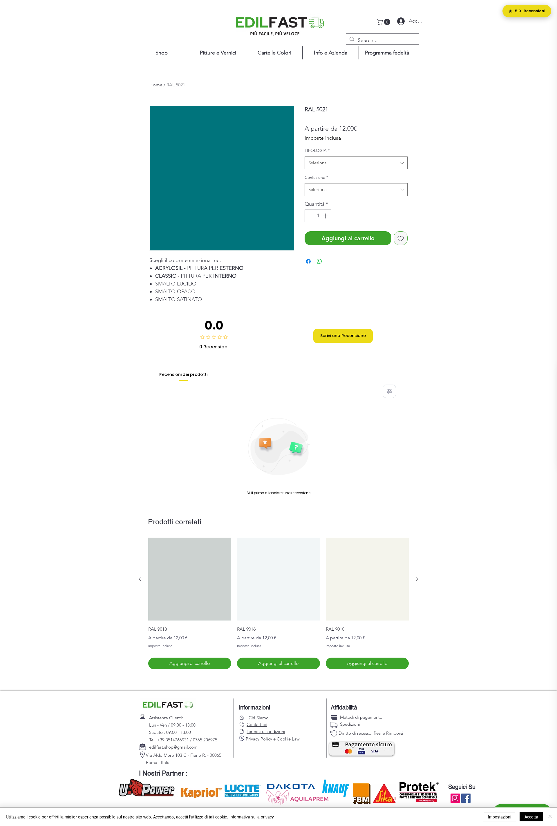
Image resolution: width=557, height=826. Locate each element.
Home (155, 85)
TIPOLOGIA (317, 150)
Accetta (531, 817)
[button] (384, 22)
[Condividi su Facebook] (308, 261)
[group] (278, 603)
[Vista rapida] (189, 579)
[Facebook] (466, 798)
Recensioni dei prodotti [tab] (183, 374)
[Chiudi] (550, 816)
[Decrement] (309, 216)
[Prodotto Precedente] (139, 578)
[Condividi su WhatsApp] (319, 261)
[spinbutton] (317, 216)
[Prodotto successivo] (417, 578)
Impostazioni (499, 817)
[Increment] (325, 216)
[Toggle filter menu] (389, 391)
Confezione (316, 177)
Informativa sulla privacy (251, 817)
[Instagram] (455, 798)
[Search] (241, 738)
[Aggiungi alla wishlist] (401, 238)
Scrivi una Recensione (343, 336)
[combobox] (356, 163)
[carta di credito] (334, 717)
